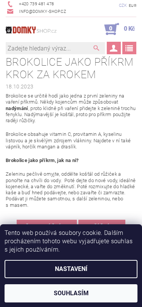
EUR (132, 5)
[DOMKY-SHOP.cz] (38, 29)
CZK (123, 5)
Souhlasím (71, 293)
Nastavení (71, 268)
